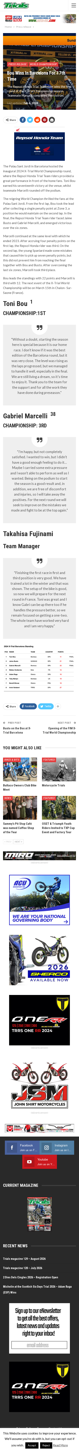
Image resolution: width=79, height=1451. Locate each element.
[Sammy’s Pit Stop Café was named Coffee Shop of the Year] (20, 808)
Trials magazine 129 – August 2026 (24, 1258)
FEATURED (49, 759)
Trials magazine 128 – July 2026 (22, 1268)
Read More (60, 1445)
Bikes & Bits (11, 759)
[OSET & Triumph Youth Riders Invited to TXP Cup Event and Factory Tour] (59, 808)
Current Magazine (20, 1185)
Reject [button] (46, 1445)
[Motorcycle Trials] (59, 769)
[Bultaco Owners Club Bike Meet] (20, 769)
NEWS (7, 798)
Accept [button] (32, 1445)
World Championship (43, 64)
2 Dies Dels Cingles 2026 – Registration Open (30, 1277)
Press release (18, 64)
